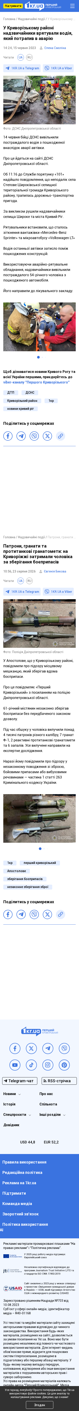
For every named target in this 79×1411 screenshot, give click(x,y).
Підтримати (13, 6)
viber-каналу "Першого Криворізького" (36, 382)
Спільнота (48, 1104)
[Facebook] (8, 436)
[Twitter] (47, 436)
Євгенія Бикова (55, 571)
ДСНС (29, 392)
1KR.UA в (25, 68)
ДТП (10, 392)
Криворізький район (22, 400)
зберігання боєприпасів (25, 879)
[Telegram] (21, 436)
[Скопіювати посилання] (60, 436)
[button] (38, 357)
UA (21, 57)
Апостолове (16, 871)
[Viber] (34, 436)
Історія (9, 1104)
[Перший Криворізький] (43, 6)
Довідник (11, 1125)
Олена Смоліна (55, 48)
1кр (51, 400)
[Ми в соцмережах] (14, 1048)
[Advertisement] (39, 490)
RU (29, 57)
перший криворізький (40, 863)
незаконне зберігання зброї (27, 887)
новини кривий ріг (20, 408)
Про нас (46, 1094)
